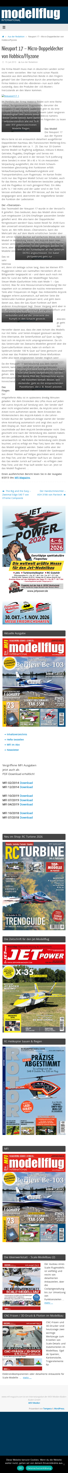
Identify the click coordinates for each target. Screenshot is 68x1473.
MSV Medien (34, 1402)
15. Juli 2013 (10, 62)
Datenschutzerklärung (39, 1468)
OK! (20, 1468)
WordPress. (59, 1408)
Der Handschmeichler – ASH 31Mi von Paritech (51, 493)
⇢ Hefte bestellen (14, 739)
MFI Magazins (22, 477)
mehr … (48, 1302)
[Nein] (64, 1464)
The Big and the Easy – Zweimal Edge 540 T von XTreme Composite (16, 495)
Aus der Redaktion (16, 36)
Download (26, 783)
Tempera (47, 1408)
